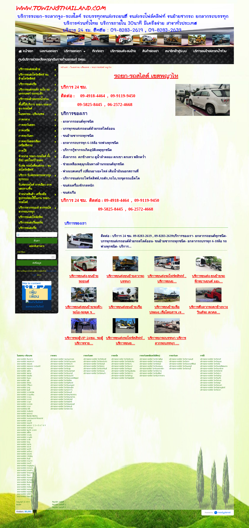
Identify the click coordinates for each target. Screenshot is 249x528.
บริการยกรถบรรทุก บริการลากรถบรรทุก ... (167, 340)
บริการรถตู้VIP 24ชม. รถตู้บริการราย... (84, 340)
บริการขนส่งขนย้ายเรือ (125, 307)
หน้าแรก (64, 67)
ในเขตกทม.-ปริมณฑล (80, 67)
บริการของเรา (75, 223)
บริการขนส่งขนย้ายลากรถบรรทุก (125, 279)
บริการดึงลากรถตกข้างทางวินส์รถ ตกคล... (208, 310)
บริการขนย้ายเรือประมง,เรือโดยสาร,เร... (166, 310)
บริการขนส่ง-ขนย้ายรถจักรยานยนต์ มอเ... (208, 279)
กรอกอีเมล (21, 252)
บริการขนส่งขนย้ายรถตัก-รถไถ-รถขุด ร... (83, 310)
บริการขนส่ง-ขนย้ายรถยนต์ (83, 279)
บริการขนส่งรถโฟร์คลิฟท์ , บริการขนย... (167, 279)
